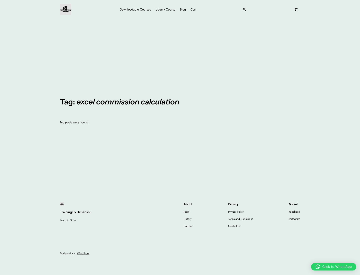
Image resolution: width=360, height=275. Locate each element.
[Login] (244, 9)
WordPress (83, 253)
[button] (333, 266)
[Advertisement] (180, 48)
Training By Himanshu (76, 212)
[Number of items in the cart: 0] (296, 9)
